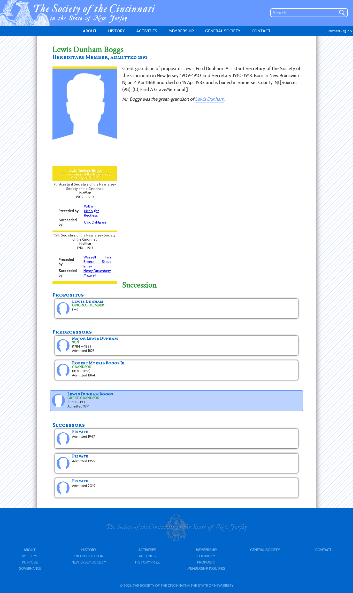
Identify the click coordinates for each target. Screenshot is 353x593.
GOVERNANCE (30, 568)
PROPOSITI (206, 562)
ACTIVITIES (146, 30)
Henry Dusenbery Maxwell (97, 273)
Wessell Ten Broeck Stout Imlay (97, 262)
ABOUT (90, 30)
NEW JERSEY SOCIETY (89, 562)
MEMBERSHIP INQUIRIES (206, 568)
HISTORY (116, 30)
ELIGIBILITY (206, 556)
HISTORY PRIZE (147, 562)
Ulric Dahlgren (95, 222)
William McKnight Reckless (91, 211)
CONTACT (261, 30)
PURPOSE (30, 562)
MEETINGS (147, 556)
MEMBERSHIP (181, 30)
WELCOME (29, 556)
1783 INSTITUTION (88, 556)
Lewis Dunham (209, 99)
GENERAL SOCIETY (222, 30)
